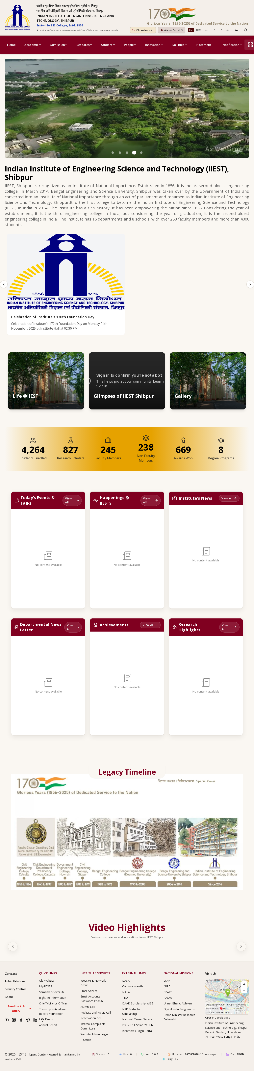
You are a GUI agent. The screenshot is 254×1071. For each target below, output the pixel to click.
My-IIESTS (45, 986)
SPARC (168, 992)
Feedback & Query (19, 1008)
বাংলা (206, 30)
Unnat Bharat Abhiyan (178, 1003)
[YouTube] (7, 1020)
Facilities (178, 45)
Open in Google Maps (217, 1017)
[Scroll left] (12, 946)
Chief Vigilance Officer (53, 1003)
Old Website (47, 980)
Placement (203, 45)
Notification (231, 45)
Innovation (152, 45)
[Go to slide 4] (134, 152)
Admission (57, 45)
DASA (126, 980)
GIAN (167, 980)
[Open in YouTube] (158, 359)
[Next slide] (250, 284)
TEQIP (126, 997)
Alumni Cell (88, 1007)
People (129, 45)
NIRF (167, 986)
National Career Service (137, 1019)
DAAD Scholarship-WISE (137, 1003)
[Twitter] (28, 1020)
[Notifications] (245, 30)
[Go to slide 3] (127, 152)
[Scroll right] (241, 946)
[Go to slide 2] (120, 152)
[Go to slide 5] (141, 152)
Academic (31, 45)
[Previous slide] (4, 284)
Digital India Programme (179, 1009)
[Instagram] (14, 1020)
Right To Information (52, 997)
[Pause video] (140, 359)
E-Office (86, 1040)
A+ (227, 30)
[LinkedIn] (35, 1020)
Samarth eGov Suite (52, 992)
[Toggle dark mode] (236, 30)
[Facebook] (21, 1020)
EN (190, 30)
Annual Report (48, 1025)
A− (215, 30)
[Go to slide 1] (112, 152)
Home (11, 45)
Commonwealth (132, 986)
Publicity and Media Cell (96, 1012)
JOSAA (168, 997)
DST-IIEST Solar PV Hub (137, 1025)
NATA (126, 992)
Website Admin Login (94, 1034)
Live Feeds (46, 1019)
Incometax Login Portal (137, 1031)
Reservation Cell (91, 1018)
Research (83, 45)
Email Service (89, 991)
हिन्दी (198, 30)
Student (107, 45)
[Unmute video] (149, 359)
